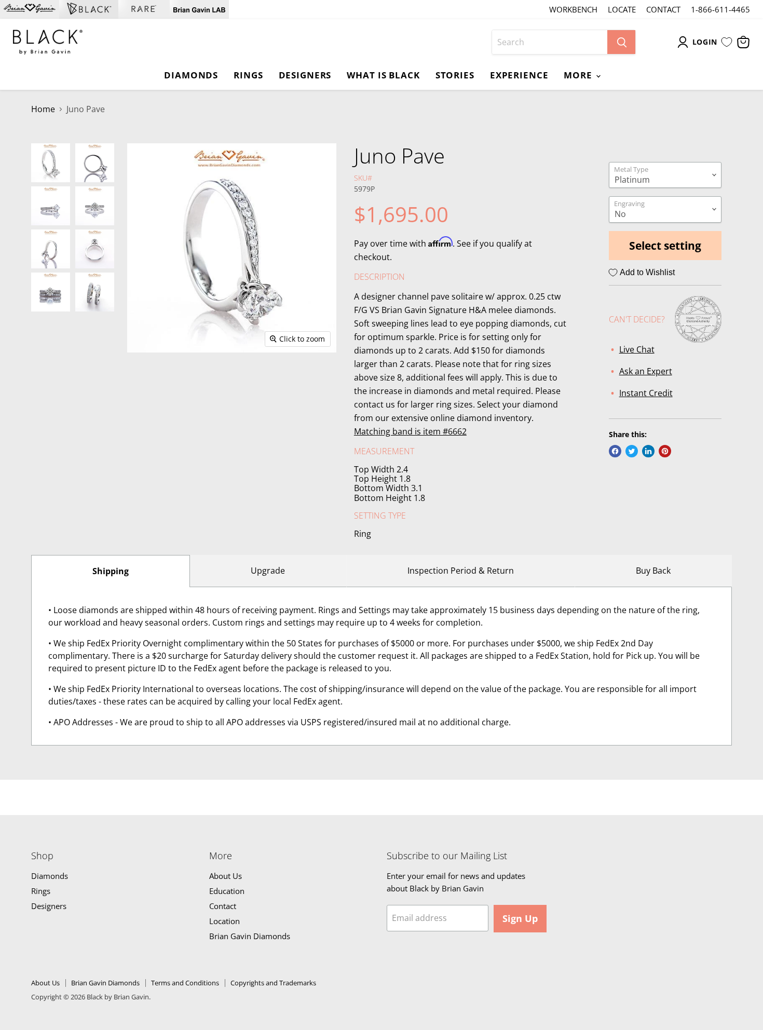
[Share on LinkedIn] (648, 451)
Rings (248, 75)
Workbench (573, 9)
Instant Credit (646, 393)
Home (43, 109)
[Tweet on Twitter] (631, 451)
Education (226, 891)
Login (705, 42)
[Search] (621, 42)
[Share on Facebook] (615, 451)
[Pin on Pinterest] (665, 451)
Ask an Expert (645, 371)
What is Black (383, 75)
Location (224, 921)
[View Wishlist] (726, 42)
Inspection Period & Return (460, 570)
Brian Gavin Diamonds (249, 936)
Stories (454, 75)
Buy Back (653, 570)
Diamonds (191, 75)
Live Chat (637, 349)
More (579, 75)
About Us (225, 876)
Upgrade (268, 570)
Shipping (110, 571)
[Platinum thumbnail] (50, 162)
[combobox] (549, 42)
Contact (663, 9)
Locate (622, 9)
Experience (519, 75)
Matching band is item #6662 (410, 431)
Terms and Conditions (185, 982)
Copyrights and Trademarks (273, 982)
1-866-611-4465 (720, 9)
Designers (305, 75)
